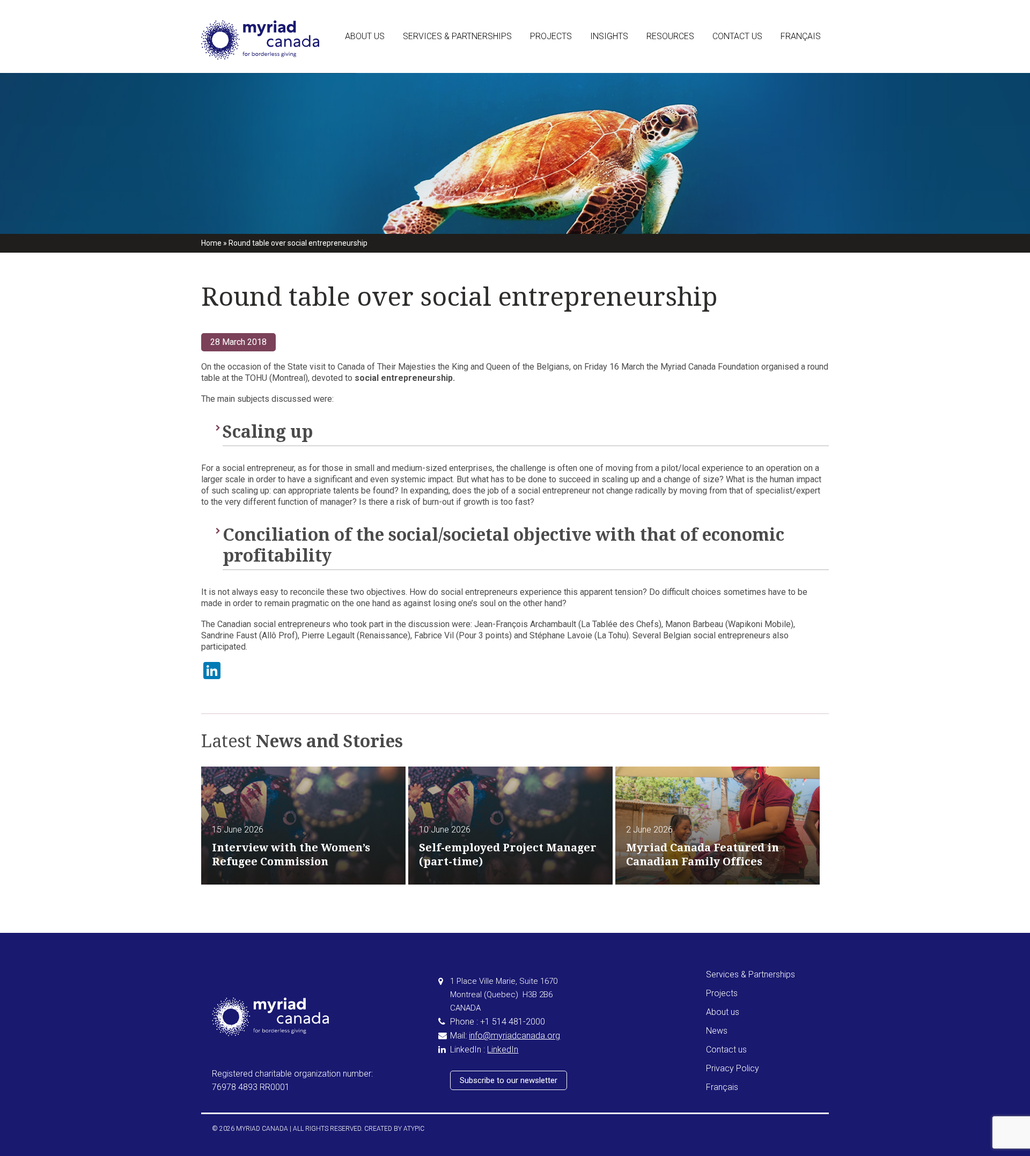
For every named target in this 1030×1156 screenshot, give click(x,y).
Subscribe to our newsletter (508, 1080)
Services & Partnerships (457, 36)
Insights (609, 36)
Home (211, 243)
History (358, 96)
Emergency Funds (434, 147)
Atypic (413, 1128)
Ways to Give (670, 70)
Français (801, 36)
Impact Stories (617, 70)
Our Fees (663, 96)
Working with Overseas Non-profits (465, 122)
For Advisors (425, 70)
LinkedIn (502, 1049)
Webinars (663, 122)
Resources (670, 36)
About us (365, 36)
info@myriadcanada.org (514, 1035)
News (716, 1031)
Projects (551, 36)
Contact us (737, 36)
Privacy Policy (732, 1068)
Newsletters (612, 96)
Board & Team (370, 70)
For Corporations (433, 96)
